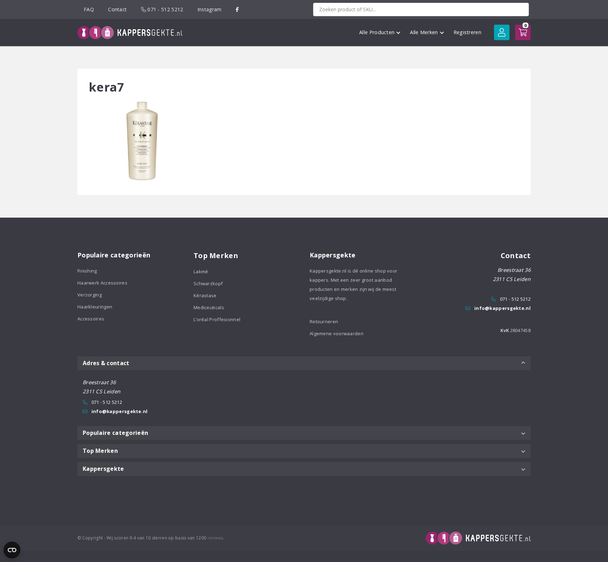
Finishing (87, 271)
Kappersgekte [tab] (103, 469)
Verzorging (89, 295)
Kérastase (205, 295)
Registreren (467, 32)
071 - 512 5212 (164, 9)
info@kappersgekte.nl (502, 308)
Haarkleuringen (94, 307)
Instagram (209, 9)
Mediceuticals (209, 307)
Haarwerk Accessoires (102, 283)
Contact (117, 9)
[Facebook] (237, 9)
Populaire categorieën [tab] (115, 433)
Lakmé (201, 271)
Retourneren (324, 321)
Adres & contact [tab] (106, 363)
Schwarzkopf (208, 283)
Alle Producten (376, 32)
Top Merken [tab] (100, 451)
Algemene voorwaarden (336, 333)
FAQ (89, 9)
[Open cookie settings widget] (12, 550)
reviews (215, 538)
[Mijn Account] (502, 32)
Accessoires (90, 319)
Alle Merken (424, 32)
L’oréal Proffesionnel (217, 319)
